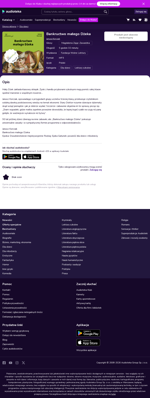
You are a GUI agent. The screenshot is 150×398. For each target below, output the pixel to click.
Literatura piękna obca (73, 242)
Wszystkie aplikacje (86, 350)
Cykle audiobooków (12, 348)
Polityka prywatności (13, 303)
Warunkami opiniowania (68, 187)
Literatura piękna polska (74, 246)
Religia (124, 220)
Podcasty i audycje (71, 264)
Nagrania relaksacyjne (73, 251)
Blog (4, 339)
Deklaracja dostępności (14, 316)
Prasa (65, 273)
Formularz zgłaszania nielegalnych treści (22, 312)
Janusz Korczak (53, 38)
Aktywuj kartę (83, 303)
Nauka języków (69, 255)
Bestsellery (59, 19)
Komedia (6, 273)
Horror (5, 264)
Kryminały (67, 220)
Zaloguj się (140, 11)
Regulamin (7, 299)
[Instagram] (17, 363)
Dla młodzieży (9, 251)
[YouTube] (10, 363)
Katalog (7, 20)
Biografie (7, 238)
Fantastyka (8, 260)
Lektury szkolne (70, 224)
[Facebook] (4, 363)
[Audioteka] (11, 12)
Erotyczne (7, 255)
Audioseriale (26, 19)
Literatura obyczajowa (73, 238)
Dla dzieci (23, 26)
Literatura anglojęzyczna (74, 229)
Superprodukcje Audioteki (134, 233)
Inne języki (7, 269)
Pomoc (6, 294)
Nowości (71, 19)
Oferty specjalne (11, 224)
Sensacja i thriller (129, 229)
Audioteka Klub (84, 290)
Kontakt (6, 290)
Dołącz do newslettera (14, 335)
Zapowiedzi (8, 344)
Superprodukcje (43, 19)
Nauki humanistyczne (72, 260)
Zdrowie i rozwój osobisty (134, 238)
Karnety (80, 294)
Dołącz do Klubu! (88, 19)
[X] (23, 363)
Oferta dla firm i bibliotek (89, 307)
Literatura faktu (69, 233)
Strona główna (9, 26)
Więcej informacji (108, 3)
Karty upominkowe (85, 299)
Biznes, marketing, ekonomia (16, 242)
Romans (125, 224)
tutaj (113, 394)
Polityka (66, 269)
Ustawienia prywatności (14, 308)
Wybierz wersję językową (15, 331)
